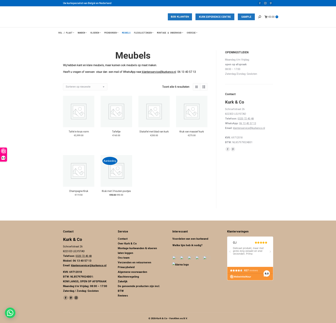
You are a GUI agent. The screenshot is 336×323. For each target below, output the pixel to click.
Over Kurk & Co (127, 243)
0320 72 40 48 (246, 118)
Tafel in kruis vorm (79, 131)
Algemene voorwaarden (132, 272)
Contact (123, 238)
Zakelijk (122, 281)
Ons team (124, 257)
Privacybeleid (126, 267)
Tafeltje (116, 131)
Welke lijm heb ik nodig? (187, 245)
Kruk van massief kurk (192, 131)
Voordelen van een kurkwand (190, 238)
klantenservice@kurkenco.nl (158, 72)
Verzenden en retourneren (134, 262)
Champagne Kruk (78, 191)
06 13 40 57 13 (247, 123)
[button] (10, 313)
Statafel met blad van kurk (154, 131)
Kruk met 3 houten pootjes (116, 191)
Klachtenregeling (128, 276)
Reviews (123, 295)
